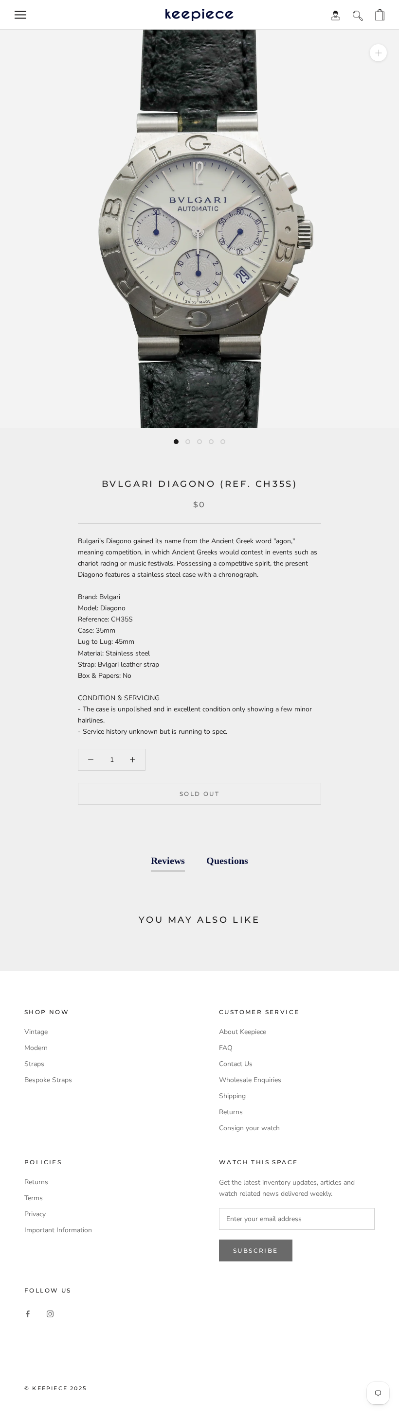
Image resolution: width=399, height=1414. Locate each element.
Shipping (232, 1096)
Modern (36, 1047)
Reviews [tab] (168, 860)
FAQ (226, 1047)
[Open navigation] (20, 15)
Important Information (58, 1230)
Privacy (35, 1214)
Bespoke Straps (48, 1080)
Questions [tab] (227, 860)
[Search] (358, 15)
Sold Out (199, 793)
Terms (33, 1198)
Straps (34, 1064)
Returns (231, 1112)
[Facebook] (27, 1313)
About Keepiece (242, 1031)
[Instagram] (50, 1313)
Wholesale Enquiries (250, 1080)
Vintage (36, 1031)
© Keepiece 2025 (55, 1388)
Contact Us (236, 1064)
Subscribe (255, 1250)
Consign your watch (249, 1128)
